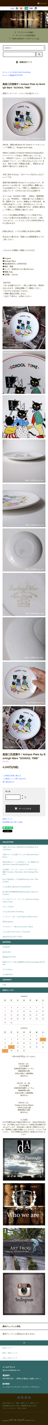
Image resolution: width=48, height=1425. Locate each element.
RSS (19, 1408)
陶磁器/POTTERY (16, 75)
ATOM (24, 1408)
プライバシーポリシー (10, 1408)
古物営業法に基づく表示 (28, 1405)
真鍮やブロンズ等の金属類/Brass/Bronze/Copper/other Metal (24, 963)
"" (25, 32)
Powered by (6, 1420)
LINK (4, 985)
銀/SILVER (7, 952)
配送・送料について (22, 1403)
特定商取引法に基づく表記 (13, 822)
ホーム (5, 72)
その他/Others (8, 974)
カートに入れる (25, 808)
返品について (8, 819)
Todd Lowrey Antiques (24, 19)
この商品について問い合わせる (14, 779)
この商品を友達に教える (12, 776)
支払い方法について (9, 1403)
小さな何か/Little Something (20, 72)
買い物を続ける (8, 782)
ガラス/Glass (7, 969)
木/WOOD (6, 947)
